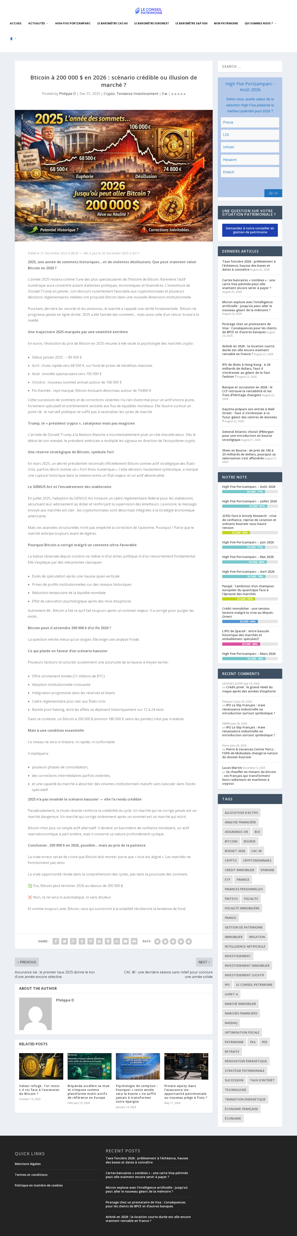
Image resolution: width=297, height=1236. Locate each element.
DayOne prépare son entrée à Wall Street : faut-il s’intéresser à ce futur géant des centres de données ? (249, 415)
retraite (232, 1051)
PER (264, 1042)
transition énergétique (245, 1099)
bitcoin (231, 841)
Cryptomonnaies (257, 860)
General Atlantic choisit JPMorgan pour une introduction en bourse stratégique (248, 436)
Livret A (231, 994)
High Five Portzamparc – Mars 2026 (248, 654)
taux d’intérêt (262, 1080)
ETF (227, 879)
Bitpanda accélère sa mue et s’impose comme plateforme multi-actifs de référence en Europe (89, 1092)
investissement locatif (244, 975)
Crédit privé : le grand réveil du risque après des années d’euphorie (249, 689)
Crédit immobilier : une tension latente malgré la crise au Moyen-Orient (248, 612)
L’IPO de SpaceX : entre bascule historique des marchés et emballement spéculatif (245, 635)
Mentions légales (28, 1164)
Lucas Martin (232, 768)
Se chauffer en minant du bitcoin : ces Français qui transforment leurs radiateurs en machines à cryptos (249, 778)
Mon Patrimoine (226, 23)
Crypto (109, 93)
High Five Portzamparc (73, 23)
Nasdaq (231, 1023)
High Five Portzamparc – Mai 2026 (248, 557)
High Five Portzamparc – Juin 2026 (248, 542)
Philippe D (67, 93)
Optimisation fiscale (242, 1032)
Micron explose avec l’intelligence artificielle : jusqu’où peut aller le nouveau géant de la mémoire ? (247, 306)
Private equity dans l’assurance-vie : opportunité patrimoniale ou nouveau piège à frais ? (185, 1092)
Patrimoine (234, 1042)
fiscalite (251, 899)
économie (233, 1118)
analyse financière (240, 822)
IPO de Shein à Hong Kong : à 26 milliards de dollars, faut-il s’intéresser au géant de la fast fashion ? (246, 370)
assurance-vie (236, 832)
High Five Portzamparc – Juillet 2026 (249, 501)
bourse (250, 841)
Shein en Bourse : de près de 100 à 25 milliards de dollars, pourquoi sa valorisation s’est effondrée (249, 454)
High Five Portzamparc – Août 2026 (248, 487)
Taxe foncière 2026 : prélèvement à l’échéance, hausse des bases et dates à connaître (249, 265)
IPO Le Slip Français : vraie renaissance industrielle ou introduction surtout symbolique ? (248, 709)
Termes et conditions (31, 1175)
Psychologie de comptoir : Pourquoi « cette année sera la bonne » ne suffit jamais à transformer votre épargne (137, 1094)
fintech (231, 899)
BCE (257, 832)
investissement (238, 956)
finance (243, 879)
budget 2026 (235, 851)
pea (252, 1042)
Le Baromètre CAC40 (112, 23)
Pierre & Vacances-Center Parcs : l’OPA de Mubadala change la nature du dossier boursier (250, 753)
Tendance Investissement (137, 93)
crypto (231, 860)
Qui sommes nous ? (259, 23)
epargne (267, 870)
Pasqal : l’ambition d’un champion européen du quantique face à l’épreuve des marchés (248, 590)
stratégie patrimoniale (245, 1071)
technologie (235, 1090)
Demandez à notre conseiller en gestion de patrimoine (250, 230)
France (230, 918)
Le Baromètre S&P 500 (191, 23)
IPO (227, 985)
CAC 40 (256, 851)
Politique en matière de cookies (39, 1185)
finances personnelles (244, 889)
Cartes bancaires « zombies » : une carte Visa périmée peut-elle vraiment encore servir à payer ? (248, 284)
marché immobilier (240, 1004)
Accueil (16, 23)
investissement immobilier (247, 965)
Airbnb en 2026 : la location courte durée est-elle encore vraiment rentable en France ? (248, 350)
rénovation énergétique (246, 1061)
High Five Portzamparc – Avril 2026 (248, 571)
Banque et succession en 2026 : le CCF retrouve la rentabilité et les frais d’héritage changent (247, 391)
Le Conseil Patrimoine (254, 985)
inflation (257, 937)
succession (234, 1080)
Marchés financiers (241, 1013)
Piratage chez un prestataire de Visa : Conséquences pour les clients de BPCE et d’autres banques (249, 328)
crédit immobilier (239, 870)
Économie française (241, 1109)
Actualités (36, 23)
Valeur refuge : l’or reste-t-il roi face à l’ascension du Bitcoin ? (39, 1090)
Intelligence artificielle (245, 946)
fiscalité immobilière (242, 908)
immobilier (234, 937)
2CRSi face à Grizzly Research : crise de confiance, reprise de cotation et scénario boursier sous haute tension (249, 522)
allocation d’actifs (241, 813)
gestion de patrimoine (244, 927)
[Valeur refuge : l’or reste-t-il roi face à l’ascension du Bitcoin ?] (41, 1066)
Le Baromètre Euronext (151, 23)
